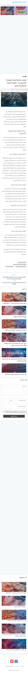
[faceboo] (16, 661)
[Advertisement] (14, 31)
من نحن (22, 666)
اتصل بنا (17, 666)
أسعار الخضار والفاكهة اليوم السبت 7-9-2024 (7, 12)
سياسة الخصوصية (9, 666)
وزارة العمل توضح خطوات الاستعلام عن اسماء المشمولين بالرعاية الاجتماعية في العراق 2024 (21, 10)
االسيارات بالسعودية (22, 262)
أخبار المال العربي (18, 2)
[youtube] (11, 661)
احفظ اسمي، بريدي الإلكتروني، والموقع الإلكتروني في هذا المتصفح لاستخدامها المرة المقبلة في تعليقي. (14, 411)
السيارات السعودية (9, 266)
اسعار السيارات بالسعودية (21, 266)
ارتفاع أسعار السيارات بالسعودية (19, 264)
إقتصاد (23, 76)
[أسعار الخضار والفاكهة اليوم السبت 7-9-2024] (7, 10)
